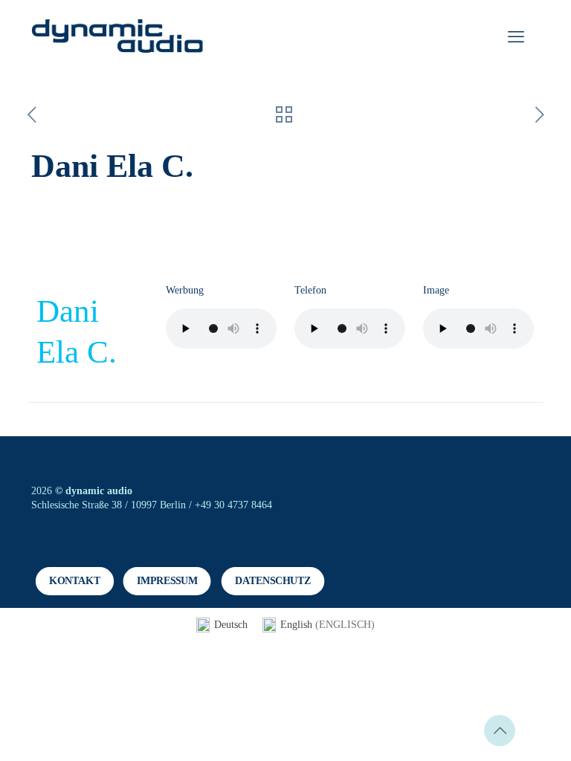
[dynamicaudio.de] (117, 37)
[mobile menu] (516, 37)
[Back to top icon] (499, 730)
